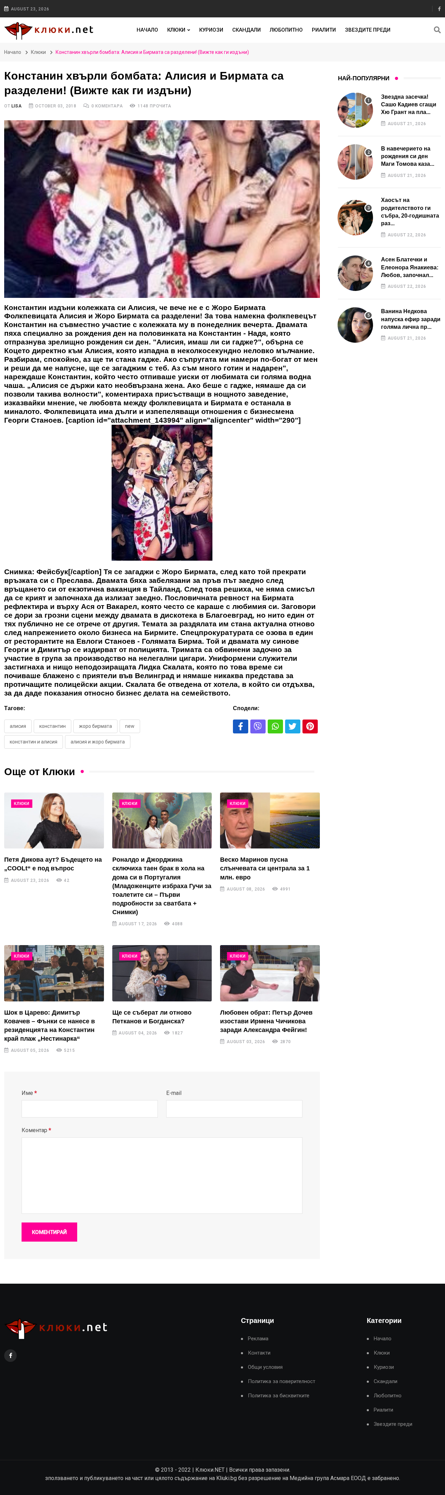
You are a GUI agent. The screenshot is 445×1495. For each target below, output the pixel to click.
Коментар (36, 1130)
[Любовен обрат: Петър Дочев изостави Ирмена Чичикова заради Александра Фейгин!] (270, 973)
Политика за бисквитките (278, 1395)
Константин (52, 726)
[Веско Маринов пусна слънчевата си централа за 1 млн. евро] (270, 820)
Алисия (18, 726)
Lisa (16, 106)
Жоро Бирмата (95, 726)
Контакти (259, 1353)
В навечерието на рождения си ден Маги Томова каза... (407, 156)
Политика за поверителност (281, 1381)
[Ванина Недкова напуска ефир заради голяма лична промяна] (355, 325)
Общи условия (265, 1367)
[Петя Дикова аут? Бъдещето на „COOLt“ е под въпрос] (54, 820)
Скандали (246, 30)
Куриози (211, 30)
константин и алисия (33, 742)
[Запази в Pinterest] (310, 726)
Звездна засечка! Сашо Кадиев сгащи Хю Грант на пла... (408, 104)
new (130, 726)
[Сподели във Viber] (258, 726)
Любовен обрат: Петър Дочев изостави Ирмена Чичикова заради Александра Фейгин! (266, 1021)
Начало (147, 30)
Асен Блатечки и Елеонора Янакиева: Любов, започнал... (409, 267)
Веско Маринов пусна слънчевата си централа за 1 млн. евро (265, 868)
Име (29, 1093)
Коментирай (49, 1232)
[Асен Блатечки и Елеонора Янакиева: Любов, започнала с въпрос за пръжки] (355, 273)
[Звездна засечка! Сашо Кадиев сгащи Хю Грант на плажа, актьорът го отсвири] (355, 110)
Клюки (176, 30)
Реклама (258, 1338)
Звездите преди (367, 30)
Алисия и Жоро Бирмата (98, 742)
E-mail (173, 1093)
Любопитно (286, 30)
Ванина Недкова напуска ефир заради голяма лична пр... (410, 319)
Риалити (324, 30)
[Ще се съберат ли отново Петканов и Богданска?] (162, 973)
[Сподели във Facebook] (240, 726)
